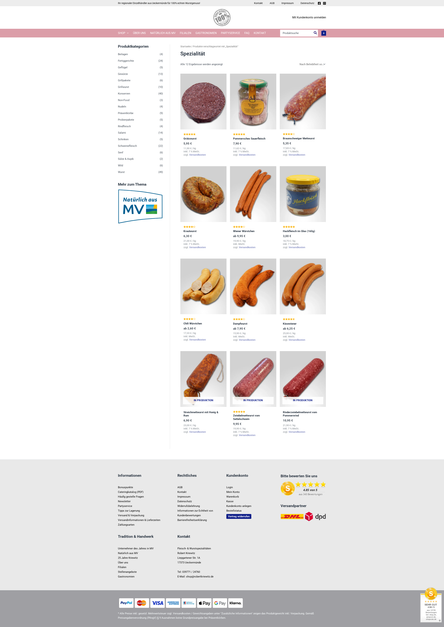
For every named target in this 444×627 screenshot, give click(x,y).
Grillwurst (123, 87)
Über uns (139, 33)
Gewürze (123, 74)
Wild (120, 165)
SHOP (121, 33)
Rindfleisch (124, 126)
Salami (122, 132)
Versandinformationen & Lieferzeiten (139, 520)
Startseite (185, 46)
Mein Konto (233, 492)
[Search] (315, 33)
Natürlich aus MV (163, 33)
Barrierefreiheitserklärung (192, 520)
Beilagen (123, 54)
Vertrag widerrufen (239, 516)
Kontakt (258, 3)
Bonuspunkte (125, 487)
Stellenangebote (127, 571)
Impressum (287, 3)
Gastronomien (206, 33)
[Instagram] (324, 3)
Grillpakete (124, 80)
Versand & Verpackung (131, 515)
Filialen (185, 33)
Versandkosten (197, 154)
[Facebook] (319, 3)
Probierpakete (126, 119)
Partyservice (230, 33)
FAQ (246, 33)
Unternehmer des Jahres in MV (136, 548)
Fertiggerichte (126, 60)
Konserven (124, 93)
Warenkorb (232, 496)
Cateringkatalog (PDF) (130, 492)
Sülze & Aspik (126, 159)
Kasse (229, 501)
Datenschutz (307, 3)
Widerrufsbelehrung (188, 506)
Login (229, 487)
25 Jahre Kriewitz (128, 557)
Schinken (123, 139)
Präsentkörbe (125, 113)
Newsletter (124, 501)
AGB (272, 3)
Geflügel (122, 67)
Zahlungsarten (126, 524)
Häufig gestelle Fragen (131, 496)
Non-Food (123, 100)
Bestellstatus (234, 510)
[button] (127, 33)
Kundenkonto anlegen (238, 506)
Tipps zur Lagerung (129, 510)
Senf (120, 152)
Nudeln (122, 106)
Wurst (121, 172)
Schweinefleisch (127, 145)
